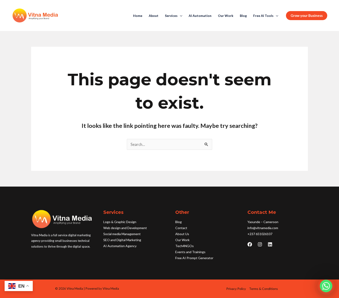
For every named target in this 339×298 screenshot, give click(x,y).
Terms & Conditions (263, 289)
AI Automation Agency (120, 246)
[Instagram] (260, 244)
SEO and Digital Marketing (122, 240)
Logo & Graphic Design (119, 222)
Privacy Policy (236, 289)
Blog (243, 15)
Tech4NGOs (184, 246)
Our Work (225, 15)
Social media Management (122, 234)
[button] (306, 15)
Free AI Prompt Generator (194, 258)
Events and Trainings (190, 252)
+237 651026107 (259, 234)
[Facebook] (249, 244)
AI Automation (200, 15)
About (153, 15)
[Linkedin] (270, 244)
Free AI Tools (263, 15)
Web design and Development (125, 228)
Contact (181, 228)
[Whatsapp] (326, 286)
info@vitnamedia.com (262, 228)
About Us (182, 234)
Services (171, 15)
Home (137, 15)
